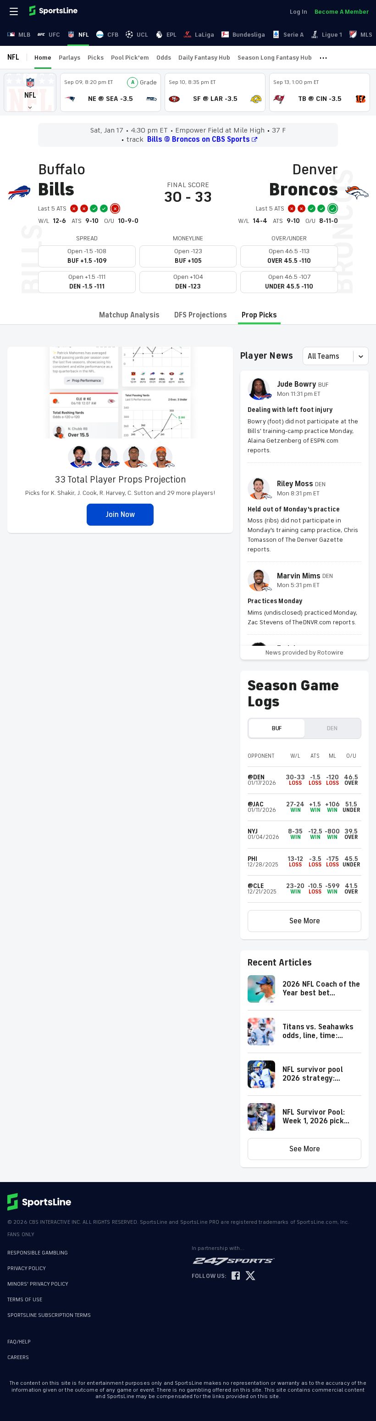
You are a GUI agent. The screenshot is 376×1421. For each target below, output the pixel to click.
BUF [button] (277, 728)
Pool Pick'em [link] (130, 57)
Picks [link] (96, 57)
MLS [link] (366, 35)
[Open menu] (14, 11)
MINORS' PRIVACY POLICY (37, 1284)
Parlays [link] (69, 57)
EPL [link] (171, 35)
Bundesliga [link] (248, 35)
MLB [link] (24, 35)
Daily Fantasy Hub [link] (204, 57)
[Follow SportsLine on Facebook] (235, 1276)
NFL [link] (83, 35)
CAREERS (18, 1357)
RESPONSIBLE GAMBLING (37, 1252)
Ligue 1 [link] (332, 35)
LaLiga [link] (204, 35)
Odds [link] (163, 57)
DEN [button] (332, 728)
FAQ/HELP (19, 1341)
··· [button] (323, 57)
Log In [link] (298, 12)
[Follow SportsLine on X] (250, 1276)
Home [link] (42, 57)
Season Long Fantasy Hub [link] (275, 57)
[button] (30, 92)
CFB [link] (112, 35)
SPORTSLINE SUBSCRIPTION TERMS (49, 1315)
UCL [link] (142, 35)
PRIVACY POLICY (26, 1268)
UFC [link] (54, 35)
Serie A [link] (293, 35)
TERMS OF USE (24, 1299)
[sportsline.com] (54, 11)
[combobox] (309, 356)
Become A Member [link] (342, 12)
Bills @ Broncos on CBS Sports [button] (198, 139)
